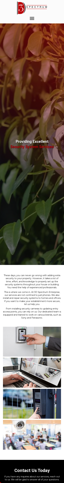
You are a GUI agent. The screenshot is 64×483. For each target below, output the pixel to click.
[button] (32, 18)
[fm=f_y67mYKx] (32, 404)
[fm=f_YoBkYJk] (32, 435)
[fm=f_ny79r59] (32, 342)
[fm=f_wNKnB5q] (32, 373)
